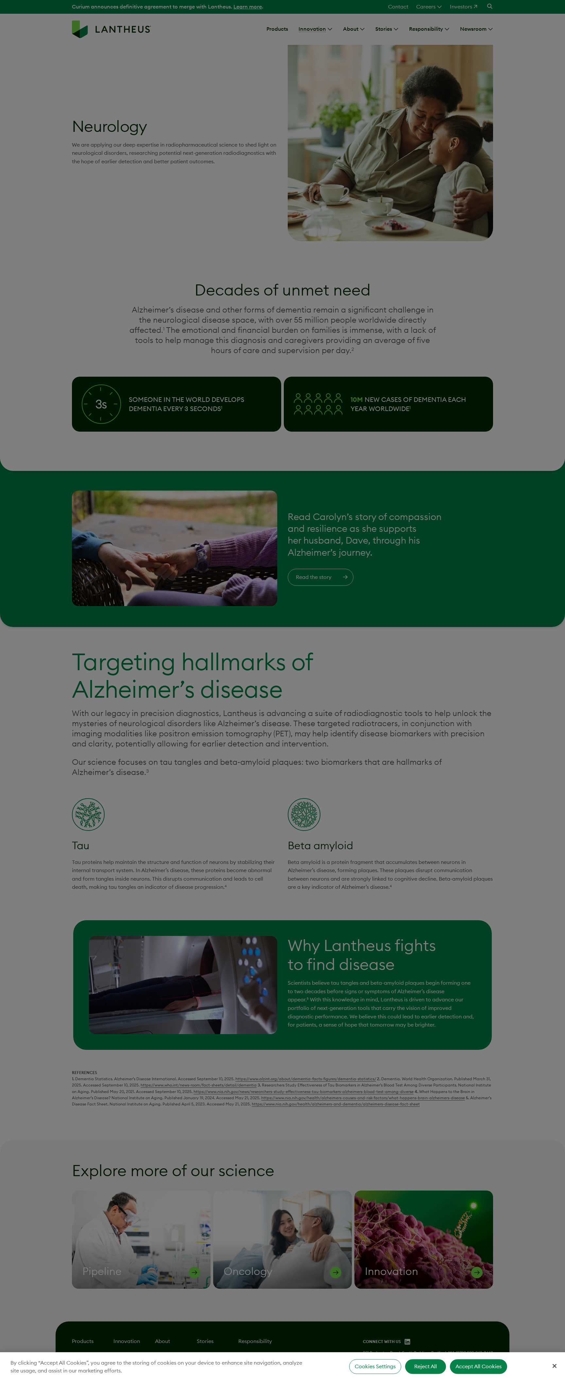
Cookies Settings (375, 1366)
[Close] (554, 1366)
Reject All (425, 1366)
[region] (282, 1366)
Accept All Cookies (478, 1366)
